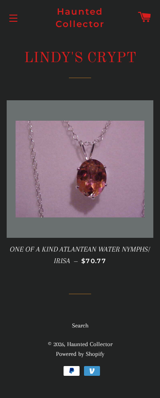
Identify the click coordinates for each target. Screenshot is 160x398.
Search (80, 325)
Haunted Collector (80, 17)
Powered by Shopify (80, 354)
